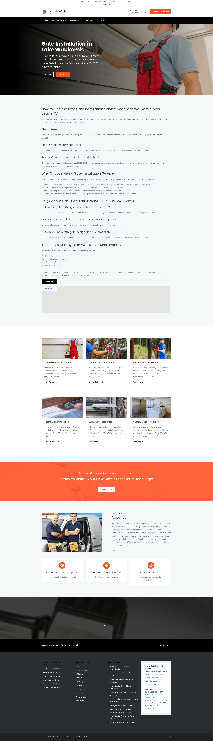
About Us (89, 20)
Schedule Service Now (161, 12)
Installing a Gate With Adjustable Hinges (123, 722)
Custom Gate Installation (51, 688)
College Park (80, 689)
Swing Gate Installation (51, 684)
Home (45, 20)
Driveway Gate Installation (52, 668)
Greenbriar (80, 701)
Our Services (75, 20)
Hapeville (79, 685)
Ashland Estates (81, 670)
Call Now (47, 75)
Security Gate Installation (51, 676)
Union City (79, 682)
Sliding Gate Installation (51, 680)
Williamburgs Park (82, 674)
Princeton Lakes (81, 697)
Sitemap (89, 737)
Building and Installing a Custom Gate (122, 706)
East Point (79, 693)
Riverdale (79, 666)
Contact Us (106, 4)
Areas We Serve (58, 20)
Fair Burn (79, 678)
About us (114, 550)
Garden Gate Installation (51, 672)
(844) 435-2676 (138, 12)
